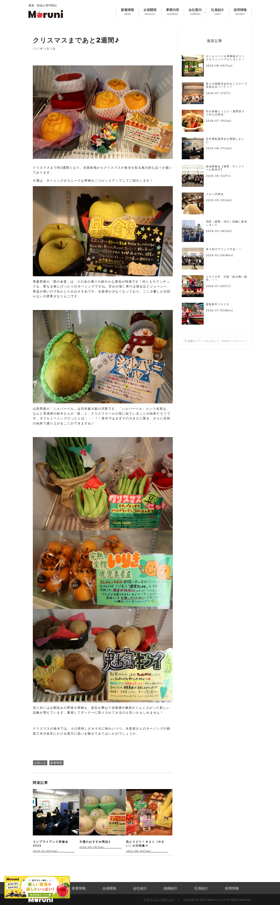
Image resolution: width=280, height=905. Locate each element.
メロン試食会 (215, 194)
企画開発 (150, 12)
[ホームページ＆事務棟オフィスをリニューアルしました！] (193, 66)
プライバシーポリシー (159, 899)
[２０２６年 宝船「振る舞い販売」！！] (193, 286)
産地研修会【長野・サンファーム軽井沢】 (225, 168)
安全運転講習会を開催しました (225, 140)
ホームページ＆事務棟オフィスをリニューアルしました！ (225, 58)
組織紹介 (171, 888)
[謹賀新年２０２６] (193, 314)
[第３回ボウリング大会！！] (193, 259)
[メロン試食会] (193, 203)
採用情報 (240, 12)
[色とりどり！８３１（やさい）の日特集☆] (149, 812)
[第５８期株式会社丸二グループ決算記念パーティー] (193, 93)
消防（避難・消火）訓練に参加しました (226, 223)
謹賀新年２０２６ (217, 304)
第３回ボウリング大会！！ (224, 249)
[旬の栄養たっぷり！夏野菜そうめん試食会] (193, 121)
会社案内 (195, 12)
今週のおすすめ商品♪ (94, 842)
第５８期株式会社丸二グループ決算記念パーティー (226, 85)
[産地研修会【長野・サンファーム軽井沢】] (193, 176)
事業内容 (172, 12)
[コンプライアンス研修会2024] (56, 812)
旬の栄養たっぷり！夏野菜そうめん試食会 (225, 113)
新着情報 (127, 12)
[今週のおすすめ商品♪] (102, 812)
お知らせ (40, 762)
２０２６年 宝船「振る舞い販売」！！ (226, 278)
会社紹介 (140, 888)
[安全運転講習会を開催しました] (193, 148)
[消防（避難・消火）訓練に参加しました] (193, 231)
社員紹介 (217, 12)
